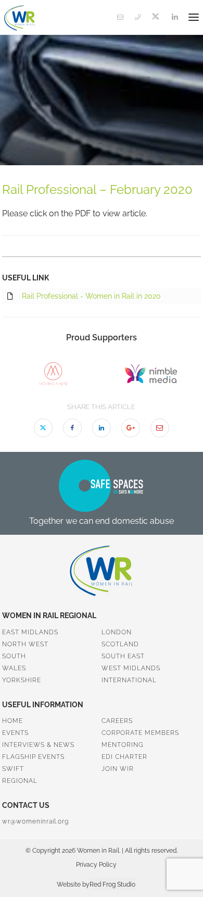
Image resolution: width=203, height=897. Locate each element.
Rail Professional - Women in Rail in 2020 (91, 296)
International (129, 680)
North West (25, 644)
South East (123, 656)
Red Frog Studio (112, 884)
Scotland (120, 644)
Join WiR (118, 768)
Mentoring (123, 744)
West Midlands (131, 668)
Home (12, 720)
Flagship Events (33, 756)
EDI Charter (124, 756)
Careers (117, 720)
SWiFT (13, 768)
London (117, 632)
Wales (14, 668)
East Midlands (30, 632)
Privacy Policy (96, 864)
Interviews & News (38, 744)
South (14, 656)
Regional (19, 780)
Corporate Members (140, 732)
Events (15, 732)
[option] (53, 373)
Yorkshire (21, 680)
